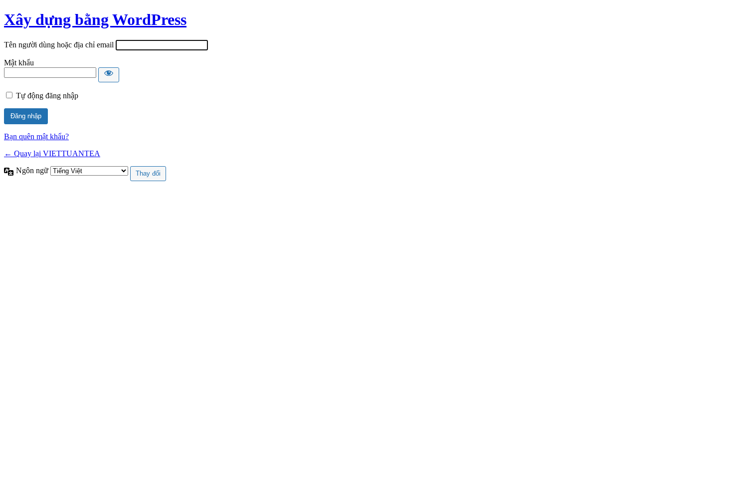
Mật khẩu (19, 62)
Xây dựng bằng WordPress (95, 19)
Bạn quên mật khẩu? (36, 136)
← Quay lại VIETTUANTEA (52, 153)
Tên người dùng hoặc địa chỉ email (59, 44)
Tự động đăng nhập (47, 95)
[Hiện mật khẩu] (108, 74)
